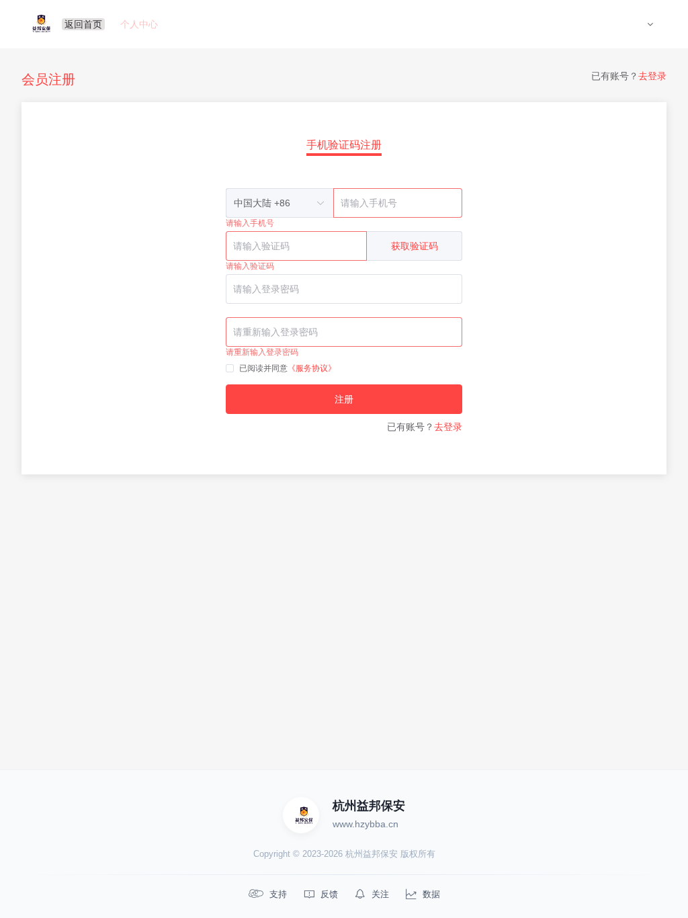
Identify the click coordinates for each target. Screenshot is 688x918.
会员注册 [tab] (48, 79)
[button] (650, 24)
